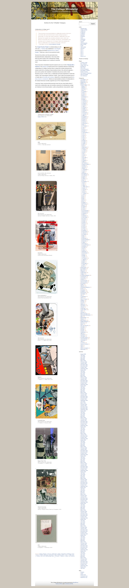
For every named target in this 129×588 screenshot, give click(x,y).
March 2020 (83, 446)
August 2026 (83, 354)
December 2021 (84, 421)
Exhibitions (69, 553)
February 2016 (84, 511)
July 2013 (83, 552)
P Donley (83, 221)
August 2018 (83, 471)
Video (82, 346)
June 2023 (83, 401)
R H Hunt (83, 229)
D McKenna (84, 118)
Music (53, 556)
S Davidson (84, 246)
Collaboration (54, 553)
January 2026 (84, 363)
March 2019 (83, 462)
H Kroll (83, 145)
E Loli (83, 128)
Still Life (82, 333)
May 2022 (83, 414)
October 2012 (84, 564)
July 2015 (83, 520)
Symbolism (83, 334)
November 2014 (84, 531)
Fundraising (83, 296)
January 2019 (84, 465)
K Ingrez (83, 177)
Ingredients (51, 554)
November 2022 (84, 408)
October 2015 (84, 516)
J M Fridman (84, 162)
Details (82, 284)
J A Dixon (83, 148)
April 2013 (83, 556)
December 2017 (84, 482)
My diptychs (83, 66)
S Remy (83, 254)
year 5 (82, 55)
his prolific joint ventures (48, 77)
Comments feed (84, 576)
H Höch (83, 144)
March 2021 (83, 433)
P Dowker (84, 222)
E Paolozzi (84, 129)
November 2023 (84, 397)
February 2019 (84, 463)
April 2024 (83, 391)
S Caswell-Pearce (85, 244)
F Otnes (83, 137)
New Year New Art (84, 325)
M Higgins (84, 202)
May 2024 (83, 389)
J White (83, 172)
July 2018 (83, 473)
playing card (45, 66)
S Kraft (83, 248)
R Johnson (84, 233)
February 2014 (84, 543)
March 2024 (83, 392)
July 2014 (83, 536)
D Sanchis (84, 121)
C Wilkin (83, 115)
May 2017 (83, 491)
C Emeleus (84, 104)
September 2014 (84, 533)
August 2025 (83, 369)
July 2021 (83, 428)
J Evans (83, 152)
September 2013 (84, 549)
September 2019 (84, 454)
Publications (83, 332)
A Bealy (40, 553)
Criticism (82, 279)
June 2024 (83, 388)
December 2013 (84, 545)
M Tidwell (83, 206)
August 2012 (83, 566)
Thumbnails (83, 340)
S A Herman (84, 243)
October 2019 (84, 453)
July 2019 (83, 457)
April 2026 (83, 359)
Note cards (83, 67)
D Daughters (63, 553)
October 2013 (84, 548)
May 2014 (83, 539)
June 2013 (83, 553)
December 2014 (84, 529)
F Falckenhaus (85, 132)
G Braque (84, 140)
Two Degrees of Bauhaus (86, 73)
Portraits (82, 329)
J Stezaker (84, 166)
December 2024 (84, 380)
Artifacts (82, 83)
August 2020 (83, 440)
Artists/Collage (84, 84)
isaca (82, 37)
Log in (82, 573)
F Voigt (83, 139)
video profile (83, 47)
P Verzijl (83, 225)
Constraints (83, 277)
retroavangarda (84, 43)
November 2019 (84, 451)
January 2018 (84, 481)
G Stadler (41, 554)
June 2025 (83, 372)
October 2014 (84, 532)
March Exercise (84, 313)
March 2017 (83, 494)
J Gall (55, 554)
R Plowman (84, 238)
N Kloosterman (85, 211)
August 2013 (83, 551)
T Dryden (84, 256)
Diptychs (82, 285)
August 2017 (83, 487)
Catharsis (83, 271)
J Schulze (84, 165)
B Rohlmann (84, 96)
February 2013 (84, 559)
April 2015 (83, 524)
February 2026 (84, 362)
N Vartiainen (84, 215)
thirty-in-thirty (83, 44)
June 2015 (83, 522)
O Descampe (84, 217)
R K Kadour (84, 234)
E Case (83, 127)
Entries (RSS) (59, 583)
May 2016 (83, 507)
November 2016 (84, 499)
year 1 (82, 49)
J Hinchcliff (84, 157)
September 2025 (84, 368)
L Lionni (83, 190)
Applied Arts (83, 82)
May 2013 (83, 555)
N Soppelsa (84, 213)
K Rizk (83, 180)
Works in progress (85, 348)
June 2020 (83, 442)
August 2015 (83, 519)
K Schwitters (84, 181)
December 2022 (84, 407)
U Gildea (83, 260)
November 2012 (84, 563)
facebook (83, 35)
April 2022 (83, 416)
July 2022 (83, 412)
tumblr (82, 45)
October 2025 (84, 367)
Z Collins (66, 556)
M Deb (83, 196)
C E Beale (84, 103)
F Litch (83, 136)
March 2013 (83, 557)
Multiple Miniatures (84, 321)
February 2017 (84, 495)
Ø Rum (83, 266)
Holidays (82, 300)
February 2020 (84, 447)
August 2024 (83, 385)
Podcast (82, 328)
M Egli (83, 198)
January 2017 (84, 496)
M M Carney (84, 203)
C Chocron (49, 553)
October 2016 (84, 500)
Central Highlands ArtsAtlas (54, 44)
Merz (82, 316)
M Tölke (83, 207)
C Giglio (83, 106)
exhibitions (83, 33)
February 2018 (84, 479)
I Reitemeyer (45, 554)
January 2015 (84, 528)
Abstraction (83, 81)
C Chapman (84, 100)
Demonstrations (84, 281)
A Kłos (82, 90)
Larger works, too (84, 65)
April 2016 (83, 508)
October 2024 (84, 383)
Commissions (83, 276)
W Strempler (84, 263)
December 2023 (84, 396)
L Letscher (84, 189)
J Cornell (83, 151)
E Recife (83, 131)
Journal (82, 307)
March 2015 (83, 525)
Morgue (82, 318)
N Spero (83, 214)
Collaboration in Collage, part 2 (42, 29)
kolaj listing (83, 39)
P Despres (84, 219)
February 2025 (84, 377)
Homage (82, 301)
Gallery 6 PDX (41, 116)
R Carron (83, 226)
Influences (83, 304)
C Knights (84, 108)
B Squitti (83, 99)
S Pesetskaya (84, 252)
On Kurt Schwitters (85, 69)
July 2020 (83, 441)
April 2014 (83, 540)
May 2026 (83, 358)
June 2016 (83, 506)
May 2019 (83, 459)
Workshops (83, 349)
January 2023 (84, 405)
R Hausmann (84, 231)
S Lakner (83, 250)
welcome (82, 48)
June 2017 (83, 490)
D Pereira (84, 119)
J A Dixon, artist (84, 62)
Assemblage (83, 268)
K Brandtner (84, 173)
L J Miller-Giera (71, 554)
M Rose (83, 205)
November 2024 (84, 381)
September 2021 (84, 425)
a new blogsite (57, 48)
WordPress (75, 582)
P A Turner (84, 218)
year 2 (82, 51)
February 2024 (84, 393)
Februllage (83, 293)
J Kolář (83, 159)
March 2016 (83, 510)
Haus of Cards (84, 299)
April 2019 (83, 461)
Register (82, 572)
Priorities (82, 330)
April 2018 (83, 477)
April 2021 (83, 432)
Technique (83, 336)
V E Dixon (83, 342)
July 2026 (83, 355)
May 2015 (83, 523)
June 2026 (83, 356)
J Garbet (83, 155)
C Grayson (84, 107)
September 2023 (84, 400)
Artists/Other (83, 267)
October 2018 (84, 469)
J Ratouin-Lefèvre (60, 554)
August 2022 (83, 410)
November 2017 (84, 483)
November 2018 (84, 467)
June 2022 (83, 413)
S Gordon (84, 247)
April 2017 (83, 492)
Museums (83, 322)
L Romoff (83, 192)
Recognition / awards (85, 70)
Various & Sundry (84, 344)
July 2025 (83, 371)
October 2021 (84, 424)
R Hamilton (84, 230)
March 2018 (83, 478)
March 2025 (83, 376)
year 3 (82, 52)
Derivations (83, 283)
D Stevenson (84, 123)
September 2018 (84, 470)
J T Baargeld (84, 169)
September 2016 (84, 502)
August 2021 (83, 426)
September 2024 (84, 384)
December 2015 (84, 514)
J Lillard (83, 161)
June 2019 (83, 458)
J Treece (83, 170)
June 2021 (83, 429)
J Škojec (83, 168)
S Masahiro (84, 251)
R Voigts (83, 242)
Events (82, 288)
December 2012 (84, 561)
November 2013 (84, 547)
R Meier (83, 237)
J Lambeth (84, 160)
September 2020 (84, 438)
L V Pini (83, 194)
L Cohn (66, 554)
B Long (83, 94)
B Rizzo (83, 95)
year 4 (82, 53)
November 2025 (84, 366)
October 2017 (84, 485)
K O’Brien (84, 178)
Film (81, 295)
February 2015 (84, 527)
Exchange (83, 289)
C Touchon (84, 114)
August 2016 (83, 503)
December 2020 (84, 436)
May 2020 (83, 444)
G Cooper (84, 141)
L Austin (83, 182)
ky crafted (83, 40)
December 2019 (84, 450)
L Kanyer (83, 188)
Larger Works (84, 309)
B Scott (83, 98)
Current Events (84, 280)
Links (41, 556)
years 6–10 (83, 56)
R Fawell (83, 227)
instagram (83, 36)
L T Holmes (43, 48)
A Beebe (44, 553)
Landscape (83, 308)
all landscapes (84, 28)
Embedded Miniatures (85, 287)
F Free (73, 553)
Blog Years (83, 270)
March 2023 (83, 403)
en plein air (83, 32)
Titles (82, 341)
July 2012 (83, 568)
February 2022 (84, 418)
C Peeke (83, 111)
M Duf (83, 197)
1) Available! (83, 79)
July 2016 (83, 504)
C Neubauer (84, 110)
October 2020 (84, 437)
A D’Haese (83, 88)
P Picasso (84, 223)
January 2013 (84, 560)
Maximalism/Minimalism (86, 315)
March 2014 (83, 541)
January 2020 (84, 449)
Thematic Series (84, 337)
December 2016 (84, 498)
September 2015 (84, 518)
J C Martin (84, 149)
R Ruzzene (84, 240)
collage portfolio (84, 29)
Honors (82, 303)
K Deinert (83, 176)
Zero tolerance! (84, 75)
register (82, 41)
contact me (83, 31)
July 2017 (83, 488)
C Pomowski (84, 112)
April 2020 (83, 445)
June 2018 (83, 474)
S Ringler (83, 255)
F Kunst (37, 554)
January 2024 (84, 395)
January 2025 (84, 379)
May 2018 (83, 475)
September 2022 (84, 409)
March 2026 (83, 360)
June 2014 (83, 537)
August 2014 (83, 535)
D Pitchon (84, 120)
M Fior (44, 556)
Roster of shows (84, 71)
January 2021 (84, 434)
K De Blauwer (84, 174)
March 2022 (83, 417)
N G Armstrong (85, 210)
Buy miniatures (84, 63)
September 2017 (84, 486)
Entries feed (83, 574)
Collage (59, 553)
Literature (83, 312)
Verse (82, 345)
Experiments (83, 292)
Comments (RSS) (69, 583)
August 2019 (83, 455)
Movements (83, 320)
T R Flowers (56, 556)
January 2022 (84, 420)
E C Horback (84, 125)
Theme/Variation (84, 338)
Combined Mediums (85, 275)
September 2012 (84, 565)
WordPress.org (84, 577)
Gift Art (82, 297)
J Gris (83, 156)
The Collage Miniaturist (64, 9)
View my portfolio (84, 74)
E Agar (83, 124)
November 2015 (84, 515)
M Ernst (83, 199)
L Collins (83, 185)
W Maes (83, 262)
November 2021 (84, 422)
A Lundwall (83, 91)
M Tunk (83, 209)
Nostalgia (83, 326)
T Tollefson (62, 556)
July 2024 (83, 387)
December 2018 (84, 466)
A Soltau (83, 92)
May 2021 (83, 430)
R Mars (83, 235)
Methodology (48, 556)
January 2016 (84, 512)
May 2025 (83, 373)
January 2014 (84, 544)
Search (80, 21)
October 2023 (84, 399)
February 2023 (84, 404)
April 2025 (83, 375)
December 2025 (84, 364)
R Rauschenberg (85, 239)
